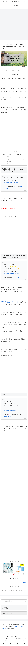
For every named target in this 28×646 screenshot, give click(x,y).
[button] (25, 601)
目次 (12, 151)
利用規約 (5, 628)
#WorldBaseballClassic (12, 408)
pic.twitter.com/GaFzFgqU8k (11, 273)
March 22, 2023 (18, 277)
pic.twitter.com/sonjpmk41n (11, 410)
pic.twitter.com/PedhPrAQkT (11, 182)
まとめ (6, 163)
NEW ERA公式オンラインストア (10, 302)
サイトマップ (20, 641)
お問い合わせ (7, 641)
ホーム (7, 638)
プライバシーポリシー (19, 626)
